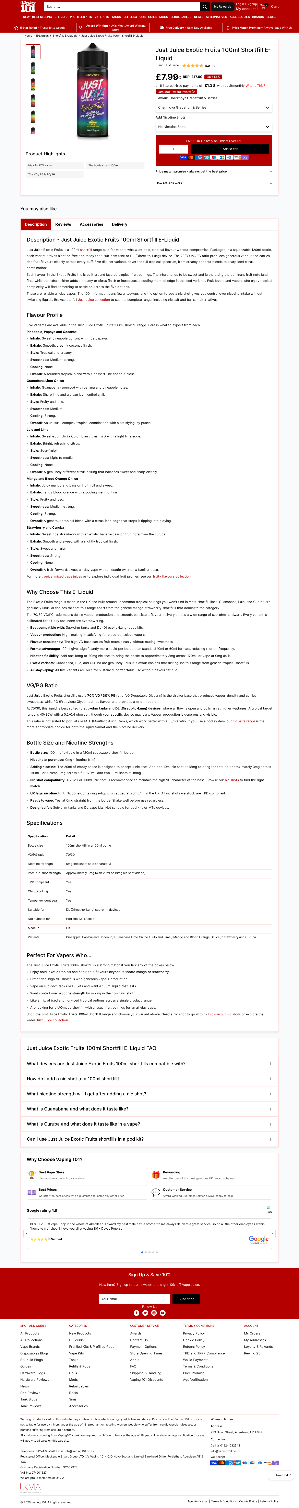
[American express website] (198, 158)
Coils (152, 17)
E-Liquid (61, 17)
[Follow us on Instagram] (154, 1313)
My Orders (252, 1333)
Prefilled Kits (81, 17)
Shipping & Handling (145, 1373)
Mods (163, 17)
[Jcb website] (222, 158)
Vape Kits (102, 17)
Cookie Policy (193, 1340)
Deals (198, 17)
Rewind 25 (252, 1353)
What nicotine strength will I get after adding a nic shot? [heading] (86, 1093)
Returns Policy (194, 1346)
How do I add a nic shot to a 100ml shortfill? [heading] (73, 1078)
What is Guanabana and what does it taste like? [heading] (78, 1109)
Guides (25, 1366)
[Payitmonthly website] (245, 158)
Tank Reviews (30, 1406)
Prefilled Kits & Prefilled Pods (91, 1346)
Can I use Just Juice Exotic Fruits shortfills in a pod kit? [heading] (85, 1139)
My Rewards (222, 6)
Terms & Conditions (198, 1366)
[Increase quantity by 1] (184, 149)
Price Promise (193, 1373)
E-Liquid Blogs (31, 1360)
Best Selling (42, 17)
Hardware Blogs (32, 1373)
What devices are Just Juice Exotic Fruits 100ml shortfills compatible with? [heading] (106, 1063)
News (24, 1386)
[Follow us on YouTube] (163, 1313)
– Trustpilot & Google (42, 27)
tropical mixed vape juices (61, 576)
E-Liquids (42, 35)
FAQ (133, 1366)
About (135, 1360)
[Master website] (191, 158)
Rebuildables (180, 17)
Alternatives (216, 17)
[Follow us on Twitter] (145, 1313)
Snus (72, 1399)
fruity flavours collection (172, 576)
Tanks (116, 17)
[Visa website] (183, 158)
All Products (29, 1333)
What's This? (255, 85)
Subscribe (186, 1299)
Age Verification (195, 1379)
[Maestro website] (214, 158)
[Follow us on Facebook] (136, 1313)
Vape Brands (30, 1346)
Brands (258, 17)
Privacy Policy (194, 1333)
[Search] (205, 6)
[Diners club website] (229, 158)
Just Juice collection (94, 300)
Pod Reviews (30, 1393)
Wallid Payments (195, 1360)
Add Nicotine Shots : (186, 118)
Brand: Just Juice (167, 65)
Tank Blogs (28, 1399)
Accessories (240, 17)
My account (246, 9)
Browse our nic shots (224, 1014)
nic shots (232, 780)
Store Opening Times (146, 1353)
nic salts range (244, 721)
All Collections (31, 1340)
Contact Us (139, 1340)
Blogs (271, 17)
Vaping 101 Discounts (146, 1379)
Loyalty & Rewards (258, 1346)
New (26, 17)
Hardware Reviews (34, 1379)
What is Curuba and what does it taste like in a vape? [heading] (83, 1124)
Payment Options (143, 1346)
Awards (136, 1333)
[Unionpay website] (206, 158)
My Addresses (255, 1340)
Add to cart (230, 149)
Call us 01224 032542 (225, 1445)
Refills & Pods (134, 17)
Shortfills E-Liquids (65, 35)
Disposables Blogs (34, 1353)
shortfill (86, 250)
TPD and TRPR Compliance (204, 1353)
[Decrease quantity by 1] (163, 149)
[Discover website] (237, 158)
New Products (80, 1333)
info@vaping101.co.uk (225, 1451)
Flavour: (186, 98)
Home (28, 35)
